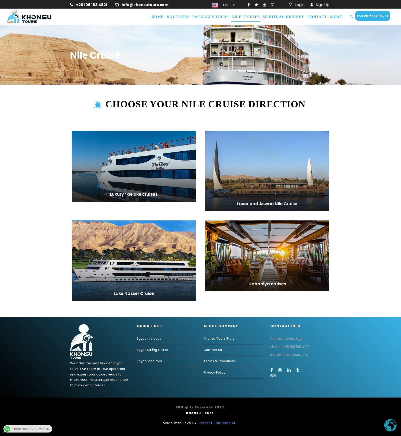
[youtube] (264, 4)
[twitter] (256, 4)
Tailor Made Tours (373, 16)
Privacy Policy (214, 372)
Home (158, 17)
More (336, 17)
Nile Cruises (246, 17)
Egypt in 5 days (149, 338)
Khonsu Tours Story (219, 338)
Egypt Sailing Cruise (152, 349)
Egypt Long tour (149, 361)
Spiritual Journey (283, 17)
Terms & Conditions (220, 361)
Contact (317, 17)
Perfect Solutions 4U (217, 423)
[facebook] (249, 4)
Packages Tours (210, 17)
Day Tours (178, 17)
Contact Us (213, 349)
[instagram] (272, 4)
